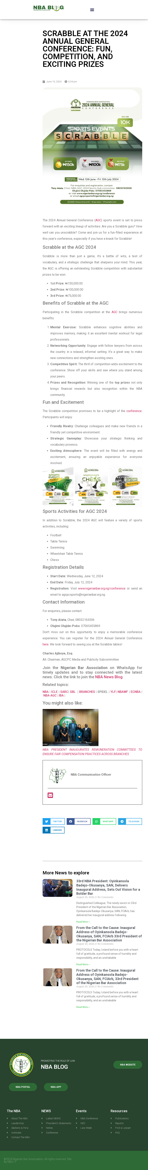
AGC (98, 220)
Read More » (83, 921)
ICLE (54, 692)
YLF (113, 692)
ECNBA (136, 692)
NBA (46, 692)
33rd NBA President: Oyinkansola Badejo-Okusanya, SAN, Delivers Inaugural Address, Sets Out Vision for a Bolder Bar (108, 887)
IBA (61, 695)
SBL (73, 692)
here (46, 644)
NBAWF (123, 692)
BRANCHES (87, 692)
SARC (64, 692)
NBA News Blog (109, 677)
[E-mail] (50, 796)
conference (134, 411)
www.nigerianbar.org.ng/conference (101, 588)
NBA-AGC (50, 695)
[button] (92, 10)
